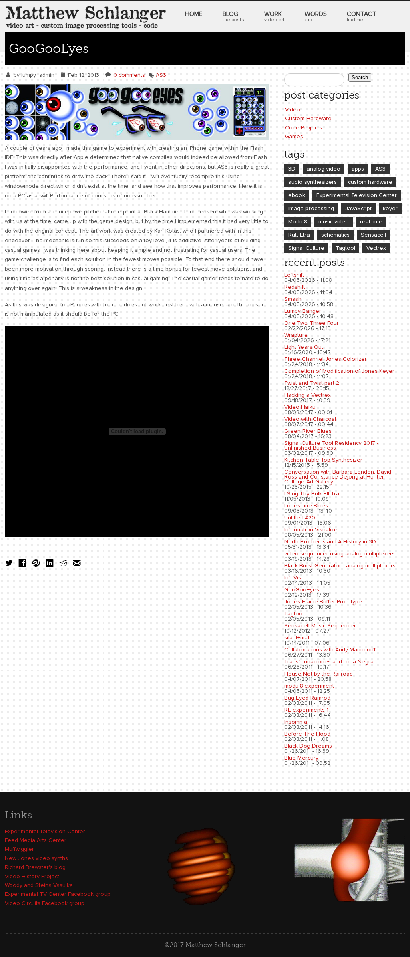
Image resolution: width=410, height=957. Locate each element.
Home (194, 14)
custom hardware (370, 182)
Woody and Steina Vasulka (39, 885)
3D (291, 169)
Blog (233, 16)
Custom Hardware (308, 118)
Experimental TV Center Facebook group (58, 894)
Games (294, 136)
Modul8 (297, 222)
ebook (296, 195)
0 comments (129, 75)
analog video (323, 169)
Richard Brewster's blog (35, 867)
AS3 (161, 75)
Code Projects (303, 128)
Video (292, 110)
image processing (311, 208)
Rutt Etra (299, 235)
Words (316, 16)
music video (333, 222)
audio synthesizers (312, 182)
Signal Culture (306, 248)
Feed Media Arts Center (35, 840)
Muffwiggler (19, 849)
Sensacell (373, 235)
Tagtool (345, 248)
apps (358, 169)
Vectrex (376, 248)
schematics (335, 235)
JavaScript (358, 208)
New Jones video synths (36, 858)
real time (371, 222)
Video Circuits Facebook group (44, 903)
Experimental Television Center (356, 195)
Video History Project (32, 876)
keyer (390, 208)
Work (274, 16)
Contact (361, 16)
